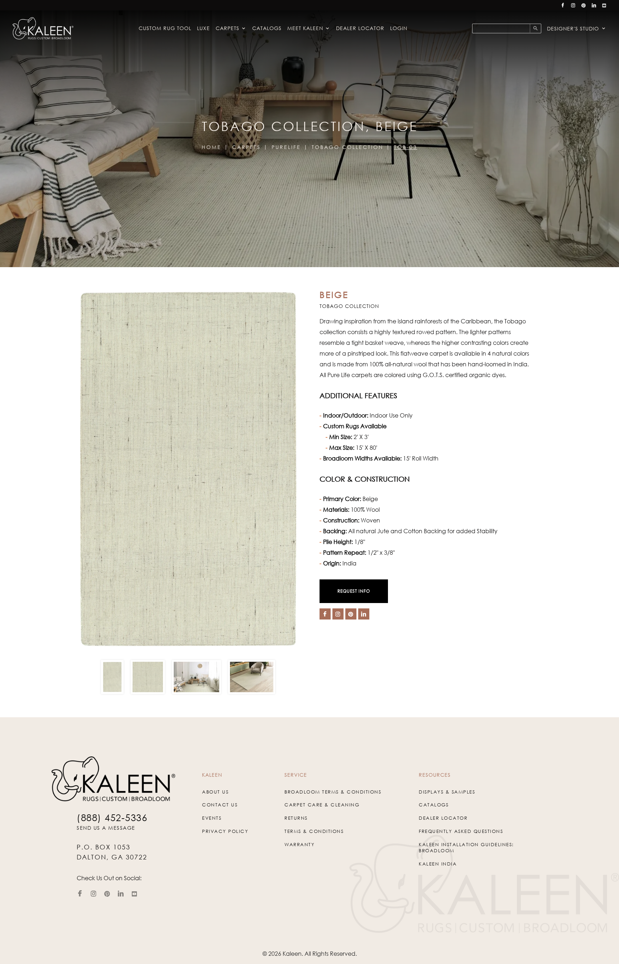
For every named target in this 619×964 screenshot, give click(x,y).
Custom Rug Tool (165, 28)
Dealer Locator (360, 28)
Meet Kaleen (305, 28)
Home (211, 147)
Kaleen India (438, 864)
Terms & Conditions (314, 831)
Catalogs (267, 28)
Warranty (299, 844)
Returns (296, 818)
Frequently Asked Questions (461, 831)
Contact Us (219, 805)
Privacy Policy (225, 831)
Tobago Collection (347, 147)
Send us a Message (106, 828)
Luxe (203, 28)
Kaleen (292, 953)
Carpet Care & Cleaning (321, 805)
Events (211, 818)
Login (398, 28)
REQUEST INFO (353, 591)
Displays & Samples (447, 792)
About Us (215, 792)
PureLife (286, 147)
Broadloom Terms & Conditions (332, 792)
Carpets (227, 28)
